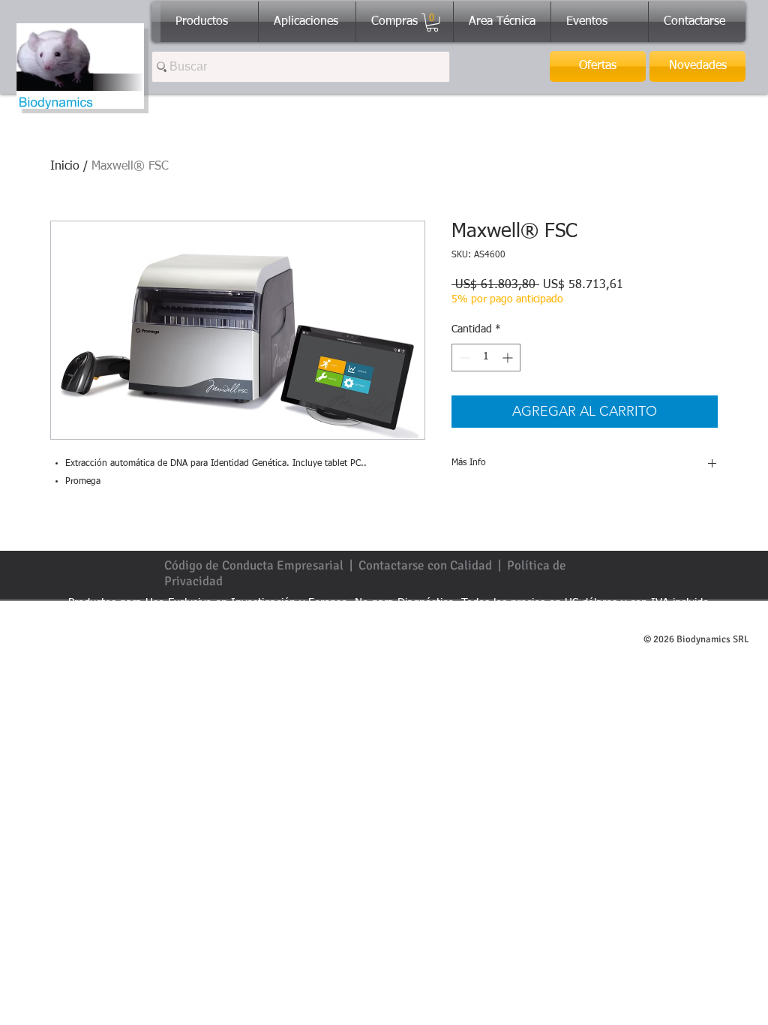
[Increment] (509, 357)
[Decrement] (463, 357)
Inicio (65, 167)
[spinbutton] (486, 357)
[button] (432, 23)
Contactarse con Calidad (425, 565)
